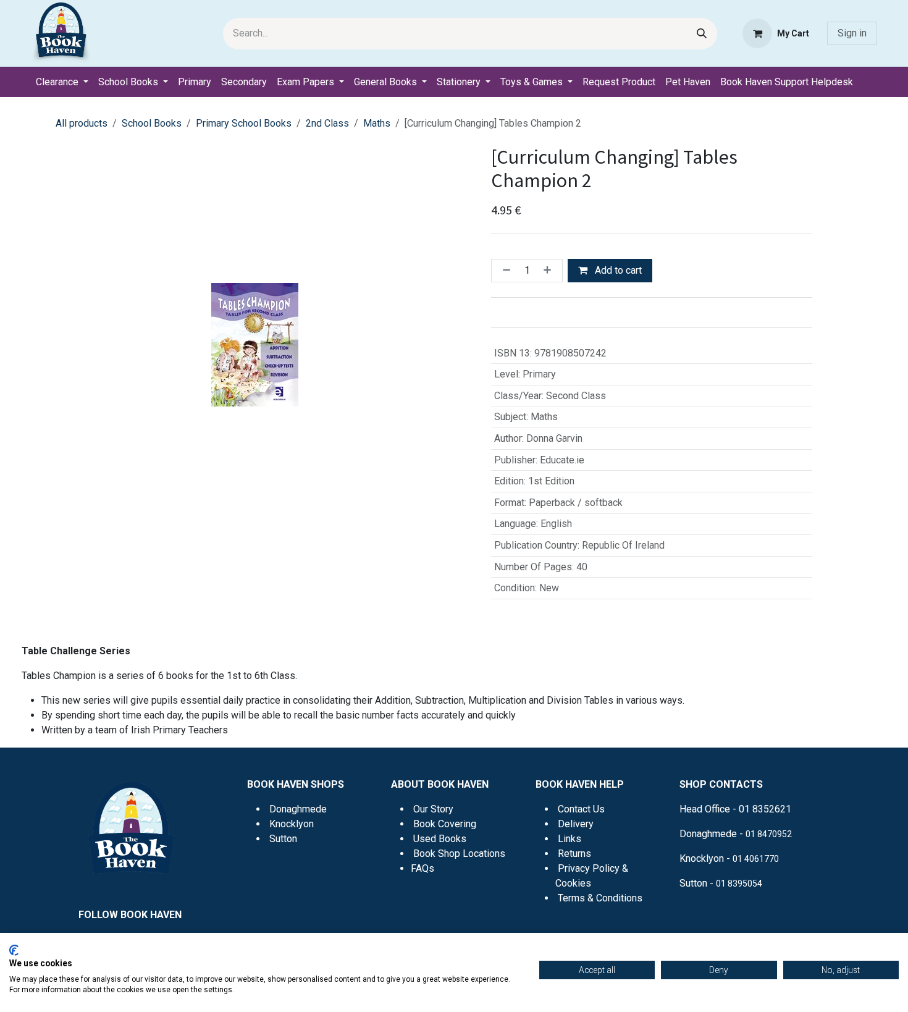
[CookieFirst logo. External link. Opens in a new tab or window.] (14, 950)
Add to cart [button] (617, 270)
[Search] (701, 33)
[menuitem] (62, 82)
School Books (152, 123)
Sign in (852, 33)
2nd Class (327, 123)
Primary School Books (244, 123)
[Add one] (549, 270)
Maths (376, 123)
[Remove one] (504, 270)
